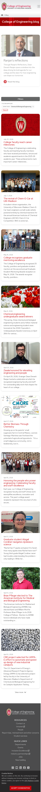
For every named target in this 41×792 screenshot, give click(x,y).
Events (20, 747)
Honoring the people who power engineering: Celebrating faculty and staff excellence (20, 483)
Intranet (19, 726)
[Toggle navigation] (39, 6)
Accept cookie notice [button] (20, 788)
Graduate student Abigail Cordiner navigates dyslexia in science (18, 542)
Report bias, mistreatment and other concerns (20, 733)
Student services (20, 736)
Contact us (20, 723)
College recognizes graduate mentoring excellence (18, 259)
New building (20, 760)
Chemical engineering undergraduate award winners (18, 315)
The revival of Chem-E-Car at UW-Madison (18, 200)
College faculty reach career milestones (18, 143)
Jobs (20, 757)
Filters (20, 99)
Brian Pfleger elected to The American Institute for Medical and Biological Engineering (19, 598)
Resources (20, 720)
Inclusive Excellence (20, 750)
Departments (20, 744)
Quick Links (20, 741)
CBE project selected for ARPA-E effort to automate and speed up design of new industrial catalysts (20, 661)
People (20, 729)
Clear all (5, 110)
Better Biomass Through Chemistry (16, 425)
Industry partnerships (20, 754)
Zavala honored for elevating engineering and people (18, 371)
